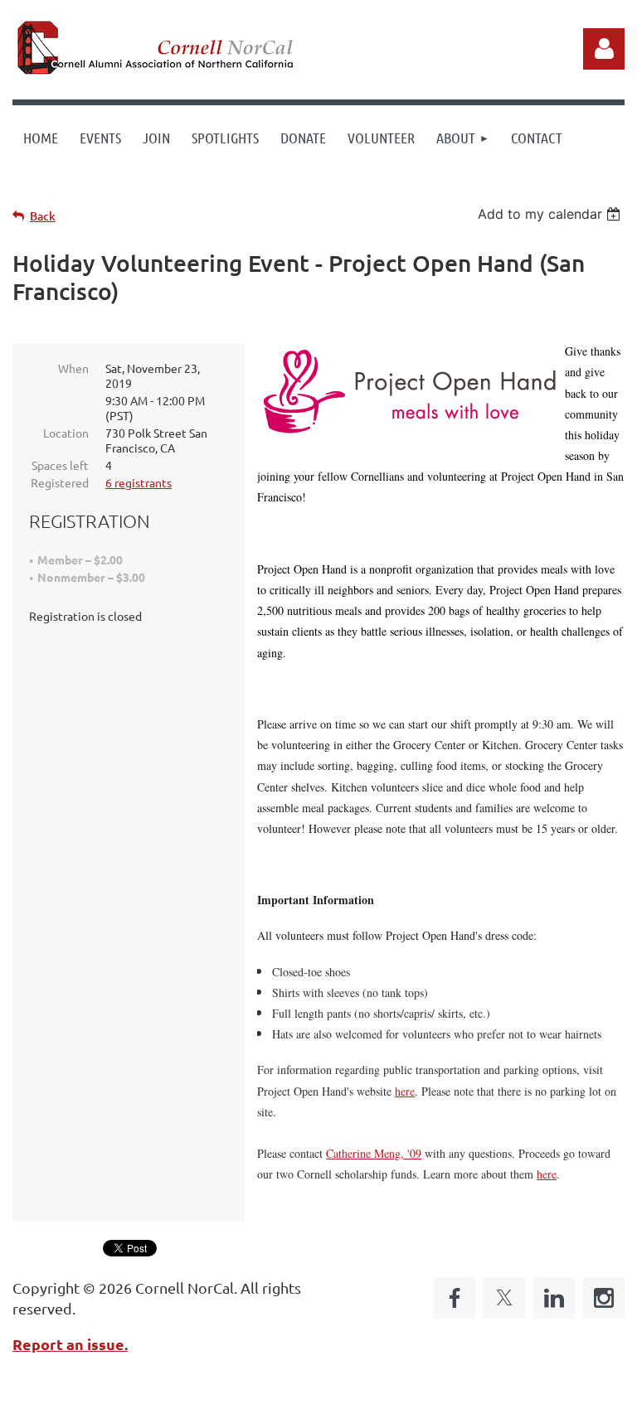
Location (66, 432)
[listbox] (551, 214)
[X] (504, 1298)
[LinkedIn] (554, 1298)
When (73, 368)
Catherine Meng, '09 (373, 1153)
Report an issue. (70, 1343)
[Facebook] (454, 1298)
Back (43, 216)
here (405, 1091)
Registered (60, 482)
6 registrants (138, 482)
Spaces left (60, 464)
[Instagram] (604, 1298)
